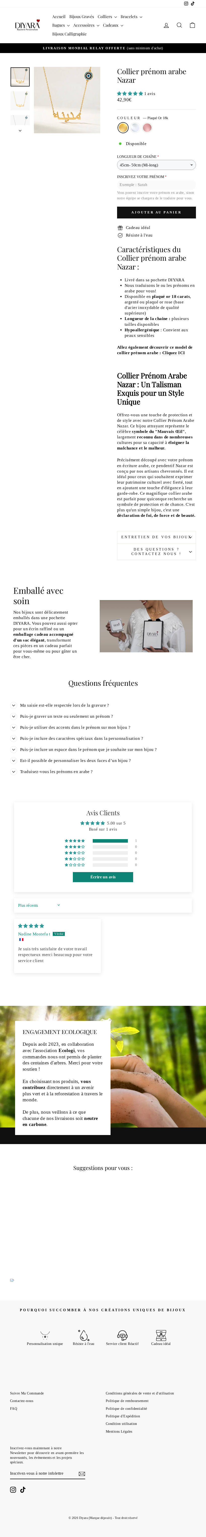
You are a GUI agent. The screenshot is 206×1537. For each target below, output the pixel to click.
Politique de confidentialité (126, 1409)
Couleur (142, 118)
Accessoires (84, 25)
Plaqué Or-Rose (147, 128)
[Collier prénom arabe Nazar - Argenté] (31, 1249)
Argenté (135, 128)
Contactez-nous (21, 1401)
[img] (31, 926)
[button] (130, 93)
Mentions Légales (119, 1431)
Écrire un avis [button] (103, 877)
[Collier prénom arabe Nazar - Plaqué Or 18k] (24, 1249)
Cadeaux (111, 25)
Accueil (59, 16)
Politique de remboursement (127, 1401)
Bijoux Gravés (81, 16)
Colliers (105, 16)
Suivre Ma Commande (27, 1393)
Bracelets (129, 16)
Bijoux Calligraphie (69, 33)
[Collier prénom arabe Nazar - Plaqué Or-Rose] (38, 1249)
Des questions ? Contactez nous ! (156, 552)
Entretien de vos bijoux (156, 537)
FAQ (13, 1409)
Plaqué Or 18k (123, 128)
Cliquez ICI (173, 352)
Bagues (59, 25)
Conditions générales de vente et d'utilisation (140, 1393)
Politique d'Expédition (123, 1416)
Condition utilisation (121, 1424)
